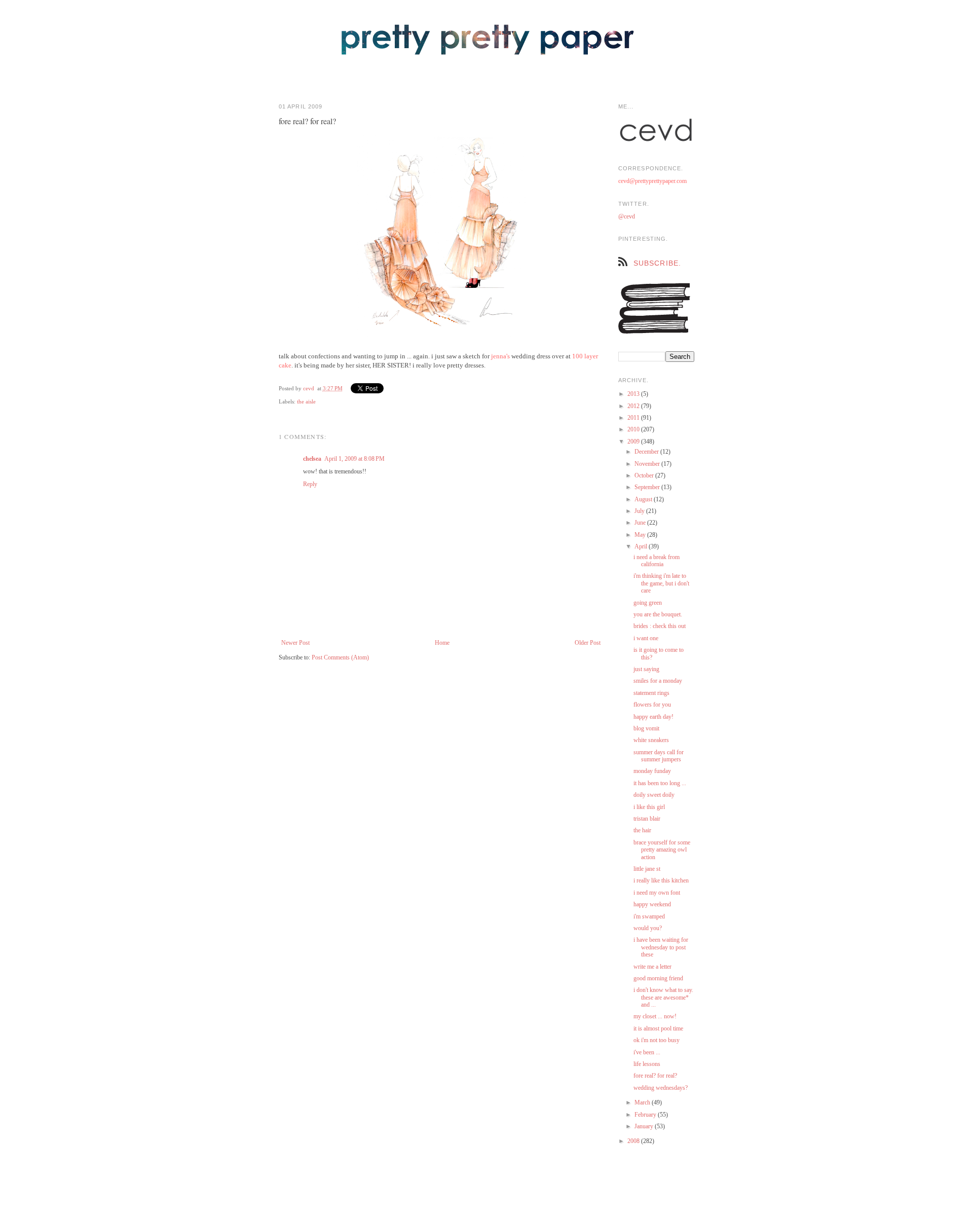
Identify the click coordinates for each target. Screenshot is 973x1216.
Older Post (588, 642)
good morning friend (658, 978)
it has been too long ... (659, 783)
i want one (645, 638)
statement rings (651, 692)
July (640, 510)
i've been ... (646, 1052)
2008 (634, 1141)
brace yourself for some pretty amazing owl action (661, 850)
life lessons (646, 1063)
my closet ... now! (655, 1016)
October (644, 475)
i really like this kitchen (661, 880)
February (646, 1114)
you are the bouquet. (657, 614)
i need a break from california (656, 561)
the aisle (306, 401)
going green (647, 602)
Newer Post (295, 642)
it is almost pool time (658, 1028)
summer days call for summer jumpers (658, 756)
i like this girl (649, 806)
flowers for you (652, 704)
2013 (634, 393)
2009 (634, 441)
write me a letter (652, 966)
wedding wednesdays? (660, 1087)
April (641, 546)
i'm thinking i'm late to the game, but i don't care (661, 583)
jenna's (500, 356)
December (647, 451)
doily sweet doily (654, 794)
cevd (308, 388)
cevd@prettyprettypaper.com (652, 181)
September (647, 487)
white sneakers (651, 740)
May (640, 534)
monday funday (652, 771)
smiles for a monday (657, 680)
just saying (646, 669)
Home (442, 642)
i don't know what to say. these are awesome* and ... (663, 997)
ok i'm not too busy (656, 1040)
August (644, 499)
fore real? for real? (655, 1075)
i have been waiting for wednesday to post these (660, 947)
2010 (634, 429)
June (640, 522)
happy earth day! (653, 716)
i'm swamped (649, 916)
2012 (634, 406)
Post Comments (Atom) (340, 657)
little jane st (646, 868)
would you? (647, 928)
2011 (634, 417)
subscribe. (657, 263)
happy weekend (652, 904)
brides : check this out (659, 626)
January (644, 1126)
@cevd (626, 216)
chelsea (312, 458)
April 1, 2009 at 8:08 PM (354, 458)
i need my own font (656, 892)
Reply (310, 484)
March (643, 1102)
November (647, 463)
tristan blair (646, 818)
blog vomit (646, 728)
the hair (642, 830)
